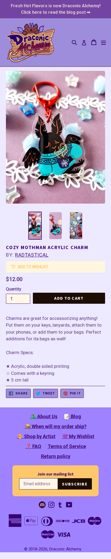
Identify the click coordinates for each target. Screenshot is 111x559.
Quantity (13, 289)
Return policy (55, 456)
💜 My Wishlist (78, 436)
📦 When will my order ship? (55, 426)
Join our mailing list (55, 474)
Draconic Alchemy (65, 549)
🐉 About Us (43, 416)
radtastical (31, 255)
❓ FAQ (33, 446)
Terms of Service (67, 446)
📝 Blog (72, 416)
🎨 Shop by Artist (36, 436)
